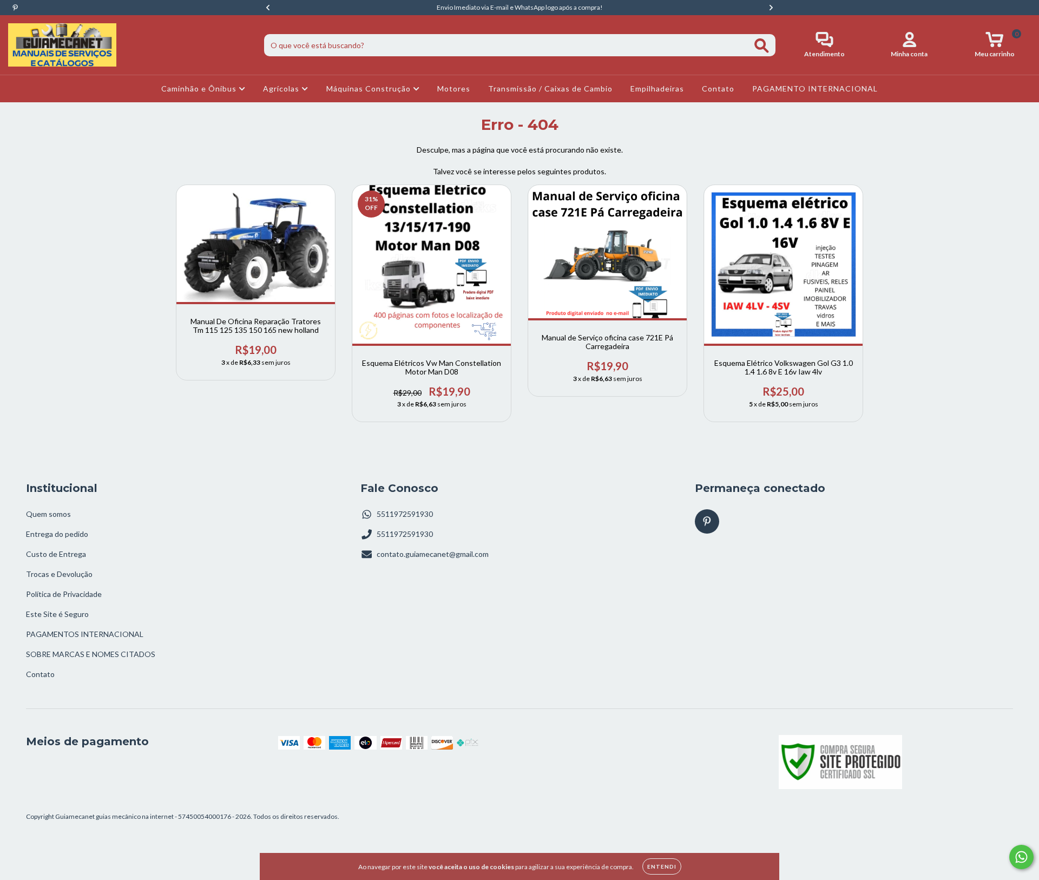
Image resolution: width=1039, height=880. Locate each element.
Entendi (661, 866)
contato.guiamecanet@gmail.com (433, 554)
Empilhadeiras (657, 88)
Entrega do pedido (57, 533)
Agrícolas (282, 88)
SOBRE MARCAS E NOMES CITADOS (90, 654)
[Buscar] (761, 45)
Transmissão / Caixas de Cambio (550, 88)
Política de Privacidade (64, 594)
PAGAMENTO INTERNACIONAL (815, 88)
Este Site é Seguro (57, 614)
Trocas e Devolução (59, 574)
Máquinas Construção (369, 88)
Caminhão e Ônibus (200, 88)
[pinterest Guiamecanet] (15, 7)
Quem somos (48, 513)
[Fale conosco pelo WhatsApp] (1021, 857)
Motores (453, 88)
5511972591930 (405, 513)
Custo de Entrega (56, 554)
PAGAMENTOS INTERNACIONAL (84, 634)
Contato (718, 88)
